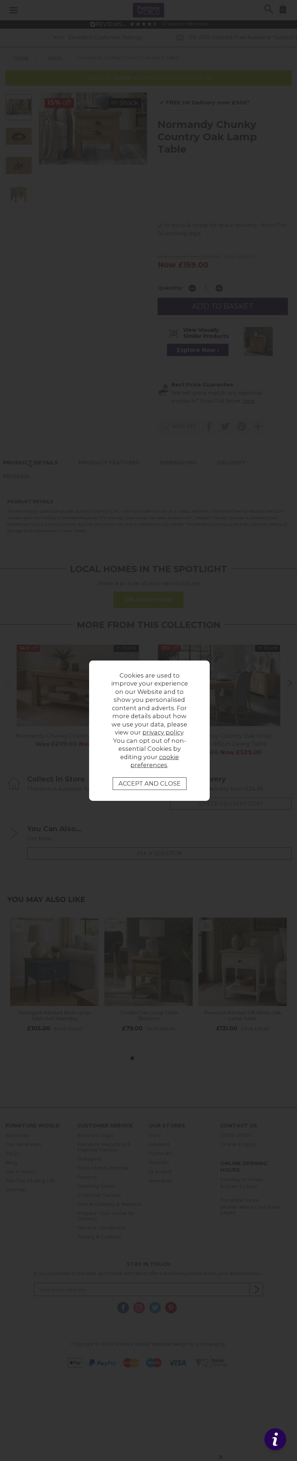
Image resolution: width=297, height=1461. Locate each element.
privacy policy (162, 732)
